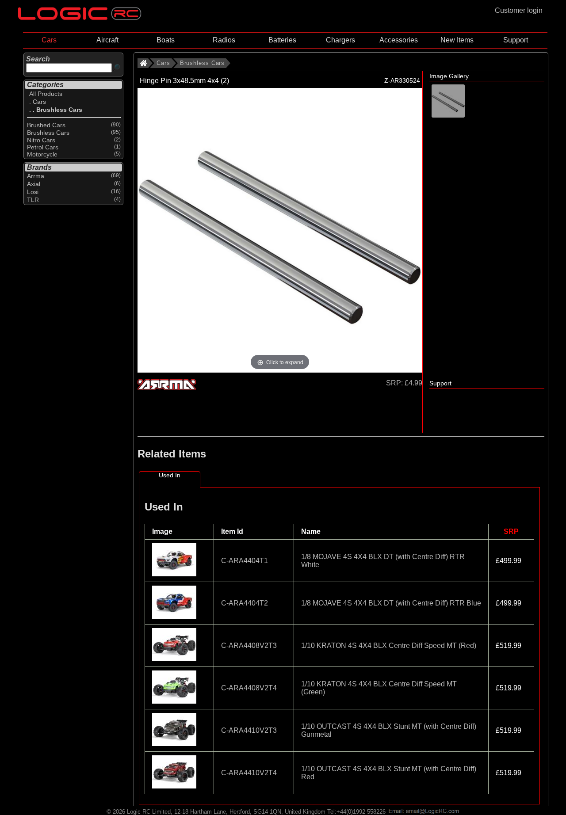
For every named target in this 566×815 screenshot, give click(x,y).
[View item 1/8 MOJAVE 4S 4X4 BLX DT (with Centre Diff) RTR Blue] (175, 616)
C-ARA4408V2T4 (249, 688)
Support (515, 40)
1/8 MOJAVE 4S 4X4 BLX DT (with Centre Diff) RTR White (383, 560)
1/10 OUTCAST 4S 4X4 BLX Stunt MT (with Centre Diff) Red (388, 773)
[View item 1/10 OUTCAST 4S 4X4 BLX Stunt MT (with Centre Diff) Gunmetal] (175, 743)
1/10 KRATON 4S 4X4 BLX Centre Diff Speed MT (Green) (379, 688)
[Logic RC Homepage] (80, 18)
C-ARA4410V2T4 (249, 773)
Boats (166, 40)
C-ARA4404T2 (244, 603)
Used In (169, 475)
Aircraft (107, 40)
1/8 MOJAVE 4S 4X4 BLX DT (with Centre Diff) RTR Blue (391, 603)
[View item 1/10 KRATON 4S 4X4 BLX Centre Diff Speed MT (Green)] (175, 701)
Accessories (398, 40)
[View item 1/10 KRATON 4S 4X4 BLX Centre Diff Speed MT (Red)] (175, 658)
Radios (224, 40)
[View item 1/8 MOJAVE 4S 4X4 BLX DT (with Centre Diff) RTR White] (175, 574)
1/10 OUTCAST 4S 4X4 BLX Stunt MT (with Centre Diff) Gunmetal (388, 730)
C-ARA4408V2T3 (249, 645)
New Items (457, 40)
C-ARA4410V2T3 (249, 730)
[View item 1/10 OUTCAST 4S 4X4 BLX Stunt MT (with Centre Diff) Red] (175, 786)
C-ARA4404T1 (244, 560)
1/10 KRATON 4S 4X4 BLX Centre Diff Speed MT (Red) (388, 645)
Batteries (282, 40)
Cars (49, 40)
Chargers (340, 40)
